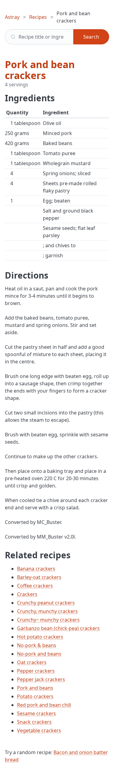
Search (91, 36)
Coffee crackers (35, 585)
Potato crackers (35, 696)
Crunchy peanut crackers (46, 602)
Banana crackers (36, 568)
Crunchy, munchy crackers (47, 611)
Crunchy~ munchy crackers (48, 619)
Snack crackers (34, 722)
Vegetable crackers (39, 730)
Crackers (27, 594)
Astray (12, 17)
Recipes (38, 17)
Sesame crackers (36, 713)
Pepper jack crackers (41, 679)
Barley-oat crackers (39, 577)
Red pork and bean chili (44, 705)
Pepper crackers (36, 670)
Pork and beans (35, 688)
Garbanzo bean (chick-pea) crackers (58, 628)
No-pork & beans (36, 645)
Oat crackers (32, 662)
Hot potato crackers (40, 636)
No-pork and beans (39, 653)
